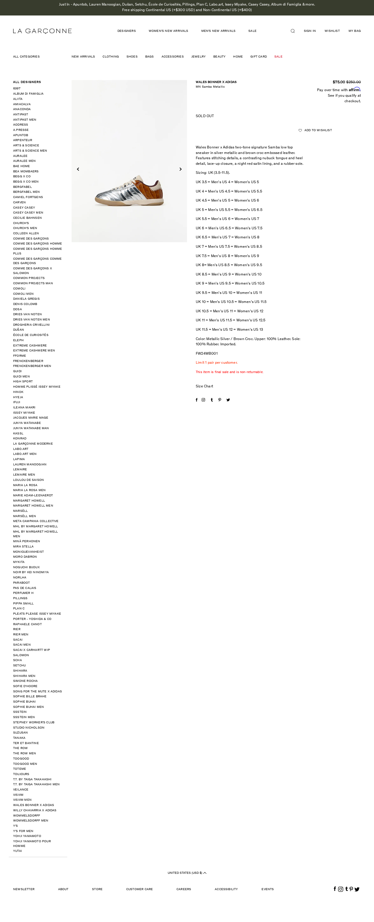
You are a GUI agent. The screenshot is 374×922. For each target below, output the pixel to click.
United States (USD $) (185, 873)
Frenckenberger (28, 361)
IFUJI (16, 402)
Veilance (21, 789)
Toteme (19, 769)
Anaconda (22, 109)
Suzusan (20, 732)
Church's (21, 223)
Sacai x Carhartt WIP (31, 650)
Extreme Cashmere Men (34, 350)
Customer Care (139, 889)
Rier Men (21, 634)
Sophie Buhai (24, 701)
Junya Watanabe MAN (31, 428)
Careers (183, 889)
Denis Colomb (25, 304)
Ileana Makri (24, 407)
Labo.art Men (25, 454)
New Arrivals (83, 56)
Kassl (18, 433)
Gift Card (258, 56)
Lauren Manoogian (29, 464)
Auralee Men (24, 161)
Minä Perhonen (26, 541)
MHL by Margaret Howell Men (35, 534)
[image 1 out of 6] (129, 161)
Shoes (132, 56)
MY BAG (355, 31)
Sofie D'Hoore (25, 686)
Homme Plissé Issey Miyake (36, 387)
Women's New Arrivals (168, 31)
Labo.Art (21, 449)
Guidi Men (21, 376)
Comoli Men (23, 294)
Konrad (19, 438)
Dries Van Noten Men (31, 319)
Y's (15, 826)
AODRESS (20, 124)
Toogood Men (25, 764)
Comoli (19, 288)
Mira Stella (23, 546)
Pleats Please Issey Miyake (37, 614)
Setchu (19, 665)
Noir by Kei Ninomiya (31, 572)
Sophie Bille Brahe (30, 696)
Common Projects (29, 278)
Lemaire (20, 469)
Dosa (17, 309)
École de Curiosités (31, 335)
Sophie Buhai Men (28, 707)
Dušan (18, 330)
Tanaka (19, 738)
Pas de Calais (25, 588)
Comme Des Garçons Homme (37, 243)
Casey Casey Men (28, 212)
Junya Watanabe (27, 423)
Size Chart (204, 387)
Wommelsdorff (26, 815)
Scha (17, 660)
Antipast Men (24, 120)
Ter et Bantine (26, 743)
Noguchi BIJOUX (26, 567)
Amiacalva (22, 104)
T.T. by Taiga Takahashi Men (36, 784)
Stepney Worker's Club (33, 722)
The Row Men (24, 753)
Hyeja (18, 397)
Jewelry (198, 56)
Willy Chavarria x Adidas (35, 810)
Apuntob (20, 135)
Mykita (19, 562)
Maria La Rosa (25, 485)
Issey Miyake (24, 413)
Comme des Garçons (31, 238)
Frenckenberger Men (32, 366)
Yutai (17, 851)
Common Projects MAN (33, 283)
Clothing (111, 56)
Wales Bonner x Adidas (33, 805)
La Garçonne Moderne (33, 444)
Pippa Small (23, 603)
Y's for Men (23, 831)
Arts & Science (26, 145)
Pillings (20, 598)
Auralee (20, 156)
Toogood (21, 758)
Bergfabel (22, 187)
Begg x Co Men (26, 181)
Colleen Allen (26, 233)
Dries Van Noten (27, 314)
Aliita (17, 99)
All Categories (26, 56)
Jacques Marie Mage (31, 418)
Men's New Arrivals (218, 31)
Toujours (21, 774)
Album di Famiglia (28, 94)
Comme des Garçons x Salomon (32, 271)
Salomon (21, 655)
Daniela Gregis (26, 299)
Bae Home (21, 166)
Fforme (19, 356)
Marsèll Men (24, 516)
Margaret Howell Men (33, 505)
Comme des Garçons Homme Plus (37, 251)
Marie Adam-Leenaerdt (33, 495)
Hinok (18, 392)
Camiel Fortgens (28, 197)
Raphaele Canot (27, 624)
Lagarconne (42, 31)
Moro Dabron (25, 557)
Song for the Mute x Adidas (37, 691)
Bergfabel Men (26, 192)
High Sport (23, 381)
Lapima (19, 459)
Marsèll (20, 511)
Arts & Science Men (30, 150)
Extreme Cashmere (30, 345)
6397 (16, 88)
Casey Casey (24, 207)
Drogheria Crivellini (31, 325)
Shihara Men (24, 676)
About (63, 889)
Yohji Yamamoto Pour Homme (32, 844)
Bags (149, 56)
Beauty (219, 56)
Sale (278, 56)
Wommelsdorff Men (30, 820)
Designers (126, 31)
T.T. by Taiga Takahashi (32, 779)
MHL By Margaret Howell (35, 526)
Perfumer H (23, 593)
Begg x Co (22, 176)
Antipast (20, 114)
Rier (16, 629)
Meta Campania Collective (36, 521)
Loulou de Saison (28, 480)
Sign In (310, 31)
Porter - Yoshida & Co (32, 619)
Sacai (17, 640)
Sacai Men (22, 645)
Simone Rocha (25, 681)
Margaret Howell (29, 500)
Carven (19, 202)
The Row (20, 748)
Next (179, 169)
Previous (78, 169)
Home (238, 56)
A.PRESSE (21, 130)
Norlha (19, 577)
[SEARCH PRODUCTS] (295, 31)
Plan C (19, 608)
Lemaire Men (24, 474)
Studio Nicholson (28, 727)
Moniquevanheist (28, 552)
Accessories (173, 56)
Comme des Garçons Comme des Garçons (37, 261)
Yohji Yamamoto (27, 836)
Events (268, 889)
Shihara (20, 671)
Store (97, 889)
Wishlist (332, 31)
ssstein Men (24, 717)
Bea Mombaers (26, 171)
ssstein (20, 712)
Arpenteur (22, 140)
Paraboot (21, 583)
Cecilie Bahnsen (27, 218)
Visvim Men (22, 800)
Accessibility (226, 889)
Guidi (17, 371)
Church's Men (25, 228)
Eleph (18, 340)
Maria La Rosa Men (29, 490)
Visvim (18, 795)
